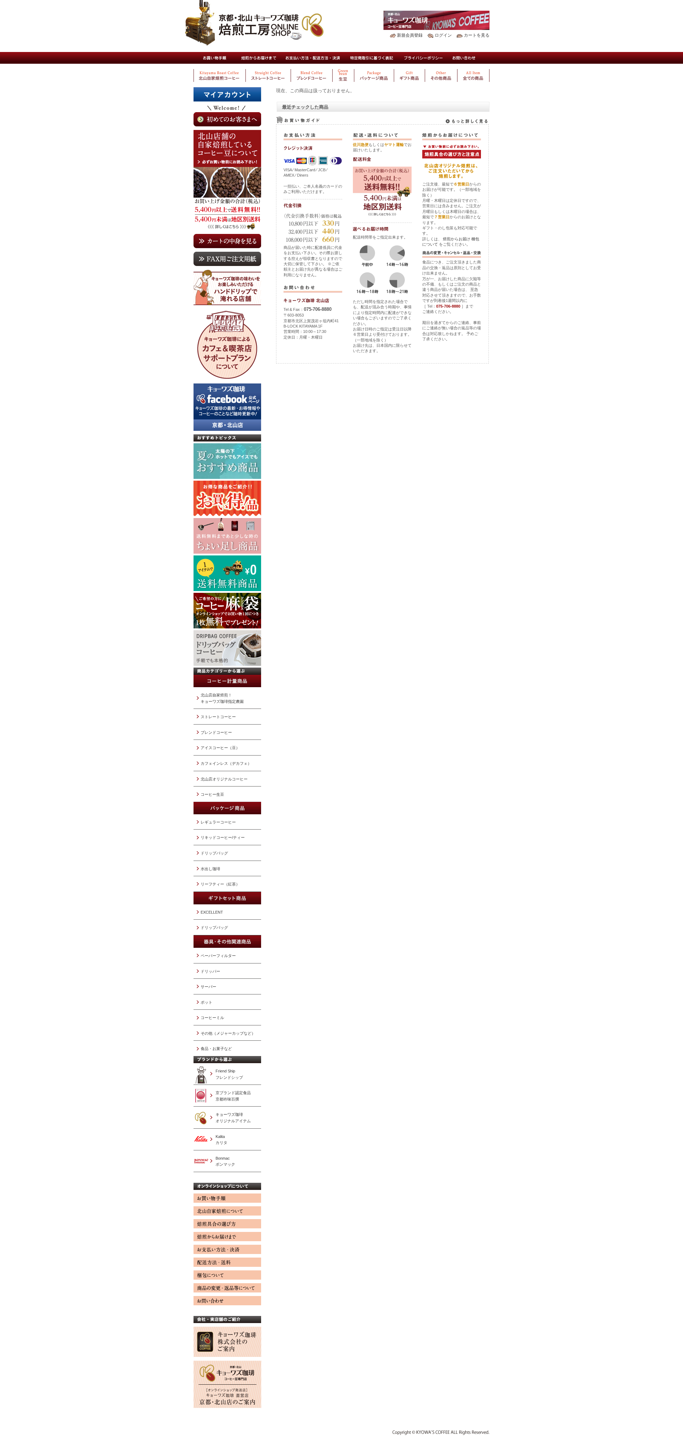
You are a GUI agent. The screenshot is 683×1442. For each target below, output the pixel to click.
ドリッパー (210, 971)
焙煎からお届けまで (258, 58)
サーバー (208, 986)
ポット (206, 1002)
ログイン (443, 35)
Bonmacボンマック (225, 1161)
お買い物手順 (214, 58)
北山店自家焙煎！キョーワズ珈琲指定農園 (222, 698)
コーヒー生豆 (212, 794)
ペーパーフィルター (218, 956)
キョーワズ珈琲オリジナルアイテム (233, 1117)
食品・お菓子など (216, 1048)
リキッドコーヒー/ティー (223, 837)
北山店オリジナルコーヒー (224, 779)
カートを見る (476, 35)
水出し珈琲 (210, 869)
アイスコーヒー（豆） (220, 748)
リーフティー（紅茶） (220, 884)
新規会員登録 (410, 35)
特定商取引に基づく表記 (372, 58)
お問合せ (464, 58)
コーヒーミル (212, 1017)
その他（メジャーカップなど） (228, 1033)
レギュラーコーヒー (218, 822)
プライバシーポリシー (423, 58)
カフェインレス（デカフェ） (226, 763)
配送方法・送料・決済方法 (312, 58)
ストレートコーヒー (218, 717)
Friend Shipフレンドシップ (229, 1074)
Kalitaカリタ (221, 1139)
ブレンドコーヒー (216, 732)
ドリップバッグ (214, 853)
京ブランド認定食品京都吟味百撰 (233, 1096)
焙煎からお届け (456, 239)
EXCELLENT (212, 912)
